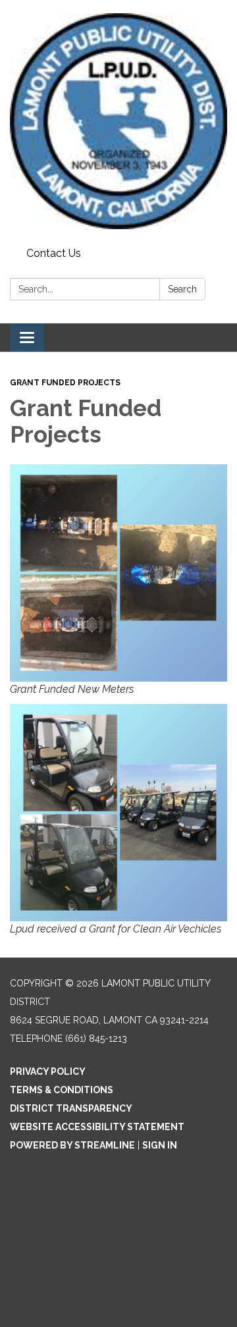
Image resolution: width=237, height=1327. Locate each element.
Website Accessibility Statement (97, 1127)
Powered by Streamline (72, 1145)
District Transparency (71, 1108)
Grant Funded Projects (65, 382)
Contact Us (53, 253)
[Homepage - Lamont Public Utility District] (118, 121)
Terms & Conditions (61, 1090)
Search (182, 289)
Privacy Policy (48, 1071)
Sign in (159, 1145)
